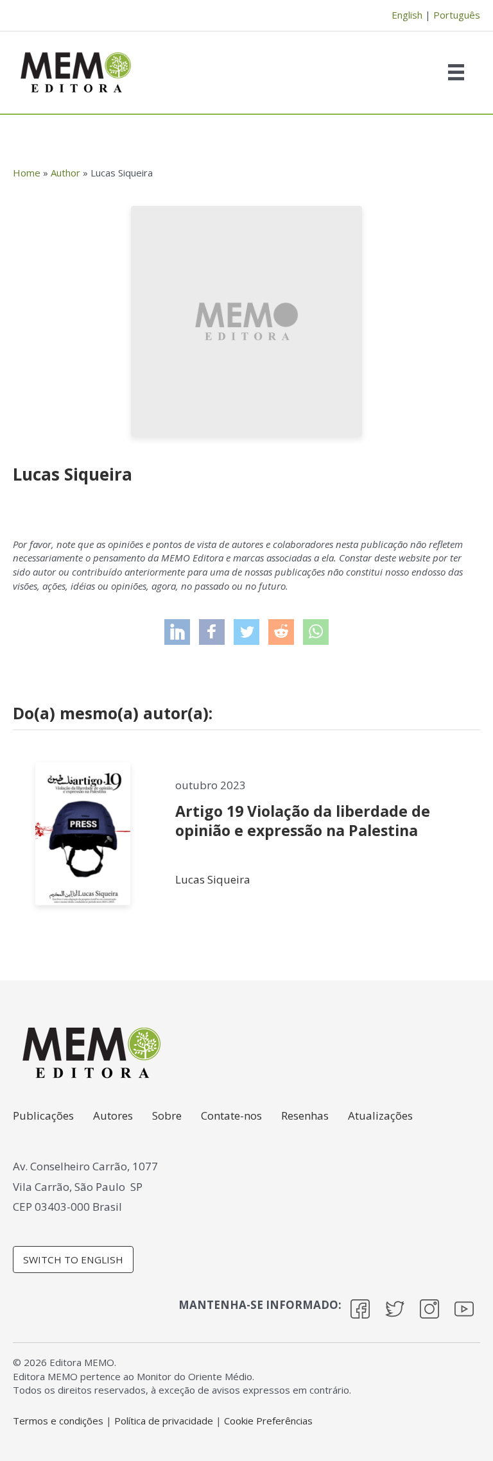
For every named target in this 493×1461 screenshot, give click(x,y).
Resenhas (305, 1116)
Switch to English (73, 1259)
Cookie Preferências (268, 1420)
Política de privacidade (163, 1420)
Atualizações (380, 1116)
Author (65, 172)
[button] (177, 632)
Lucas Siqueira (212, 879)
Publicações (43, 1116)
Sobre (167, 1116)
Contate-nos (231, 1116)
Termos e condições (58, 1420)
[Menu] (459, 72)
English (407, 14)
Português (456, 14)
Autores (113, 1116)
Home (26, 172)
